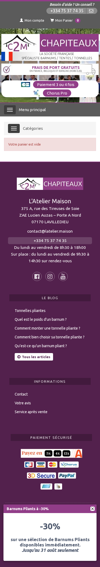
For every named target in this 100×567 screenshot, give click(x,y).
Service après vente (31, 412)
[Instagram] (50, 276)
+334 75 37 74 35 (66, 11)
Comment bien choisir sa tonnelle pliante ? (50, 337)
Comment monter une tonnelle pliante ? (47, 328)
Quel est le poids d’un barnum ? (41, 319)
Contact (21, 394)
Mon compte (34, 20)
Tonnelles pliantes (30, 310)
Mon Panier (67, 20)
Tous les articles (36, 357)
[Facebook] (37, 276)
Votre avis (23, 403)
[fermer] (92, 509)
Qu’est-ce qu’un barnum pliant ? (41, 346)
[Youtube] (63, 276)
